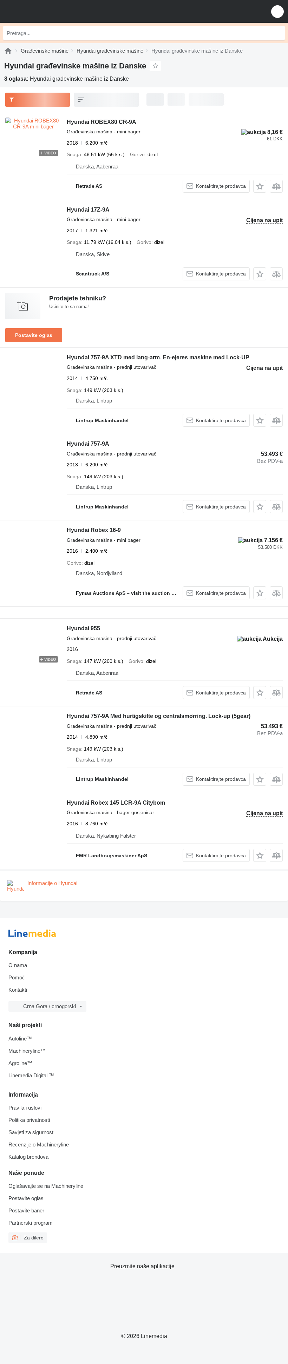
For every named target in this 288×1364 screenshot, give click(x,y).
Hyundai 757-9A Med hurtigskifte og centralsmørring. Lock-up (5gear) (158, 716)
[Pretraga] (278, 33)
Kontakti (17, 990)
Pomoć (16, 977)
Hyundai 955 (83, 628)
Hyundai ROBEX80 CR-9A (101, 122)
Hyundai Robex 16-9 (94, 530)
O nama (17, 965)
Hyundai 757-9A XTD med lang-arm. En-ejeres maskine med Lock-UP (158, 357)
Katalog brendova (28, 1157)
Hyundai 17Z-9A (88, 210)
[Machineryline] (8, 50)
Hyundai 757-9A (88, 444)
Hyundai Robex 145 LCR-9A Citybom (116, 803)
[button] (277, 11)
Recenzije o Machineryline (38, 1144)
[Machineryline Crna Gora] (49, 11)
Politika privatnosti (29, 1120)
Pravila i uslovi (24, 1108)
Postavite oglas (33, 335)
